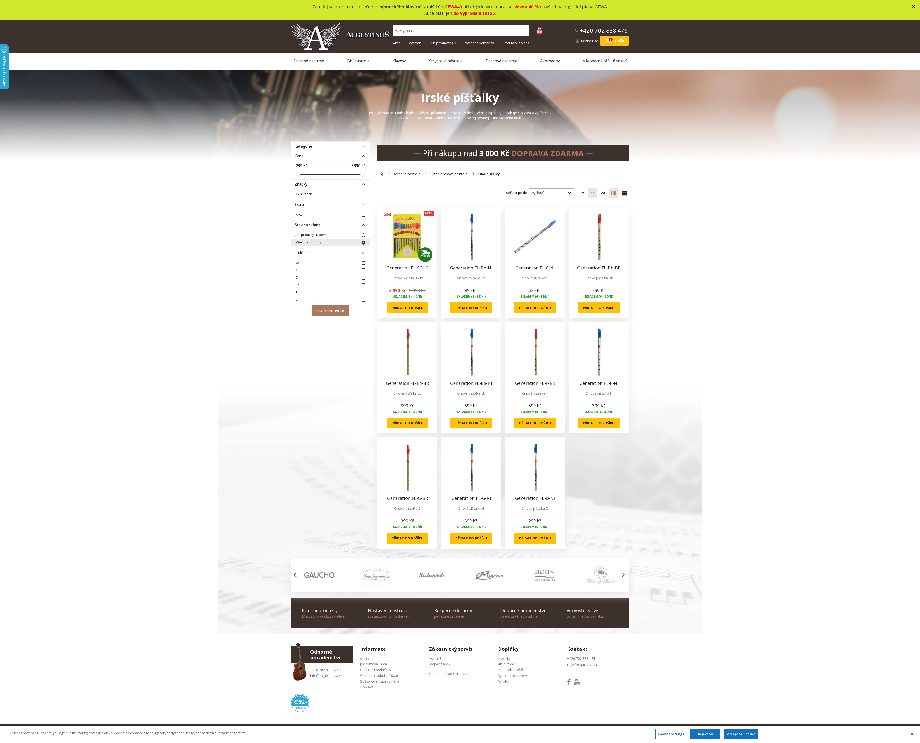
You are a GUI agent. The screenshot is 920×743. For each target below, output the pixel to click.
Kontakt (435, 658)
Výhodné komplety (479, 43)
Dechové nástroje (501, 61)
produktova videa (373, 664)
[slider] (298, 174)
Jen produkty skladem (311, 235)
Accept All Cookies (741, 734)
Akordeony (550, 61)
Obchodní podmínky (375, 669)
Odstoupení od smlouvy (447, 673)
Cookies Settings (671, 734)
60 (603, 193)
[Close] (912, 734)
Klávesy (399, 61)
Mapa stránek (439, 664)
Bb (298, 263)
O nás (364, 658)
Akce (396, 43)
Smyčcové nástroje (446, 61)
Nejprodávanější (444, 43)
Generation (304, 194)
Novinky (504, 658)
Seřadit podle (516, 192)
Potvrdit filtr (330, 310)
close (913, 6)
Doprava (367, 687)
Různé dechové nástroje (448, 174)
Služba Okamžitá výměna (379, 681)
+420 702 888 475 (324, 669)
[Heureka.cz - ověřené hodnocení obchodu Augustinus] (300, 702)
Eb (297, 285)
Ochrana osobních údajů (379, 675)
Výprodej (416, 43)
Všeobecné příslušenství (605, 61)
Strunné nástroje (308, 61)
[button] (296, 575)
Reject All (705, 734)
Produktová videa (515, 43)
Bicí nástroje (358, 61)
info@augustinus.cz (325, 675)
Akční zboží (506, 664)
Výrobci (503, 681)
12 (582, 193)
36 (592, 193)
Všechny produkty (308, 242)
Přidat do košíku (407, 307)
